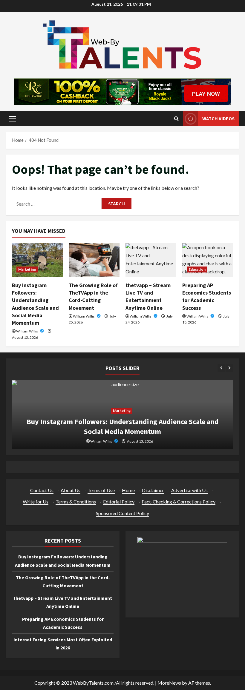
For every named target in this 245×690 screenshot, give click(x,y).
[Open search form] (176, 118)
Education (197, 269)
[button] (12, 119)
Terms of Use (101, 490)
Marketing (27, 269)
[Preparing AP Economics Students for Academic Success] (207, 260)
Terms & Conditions (76, 501)
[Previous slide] (221, 368)
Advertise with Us (189, 490)
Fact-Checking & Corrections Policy (178, 501)
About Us (70, 490)
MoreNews (169, 683)
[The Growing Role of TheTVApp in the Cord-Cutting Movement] (94, 260)
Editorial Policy (118, 501)
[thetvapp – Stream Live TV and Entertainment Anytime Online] (150, 260)
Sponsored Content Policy (122, 513)
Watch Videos (218, 118)
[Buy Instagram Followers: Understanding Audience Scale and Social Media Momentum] (37, 260)
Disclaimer (153, 490)
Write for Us (35, 501)
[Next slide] (229, 368)
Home (128, 490)
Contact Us (41, 490)
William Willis (27, 331)
